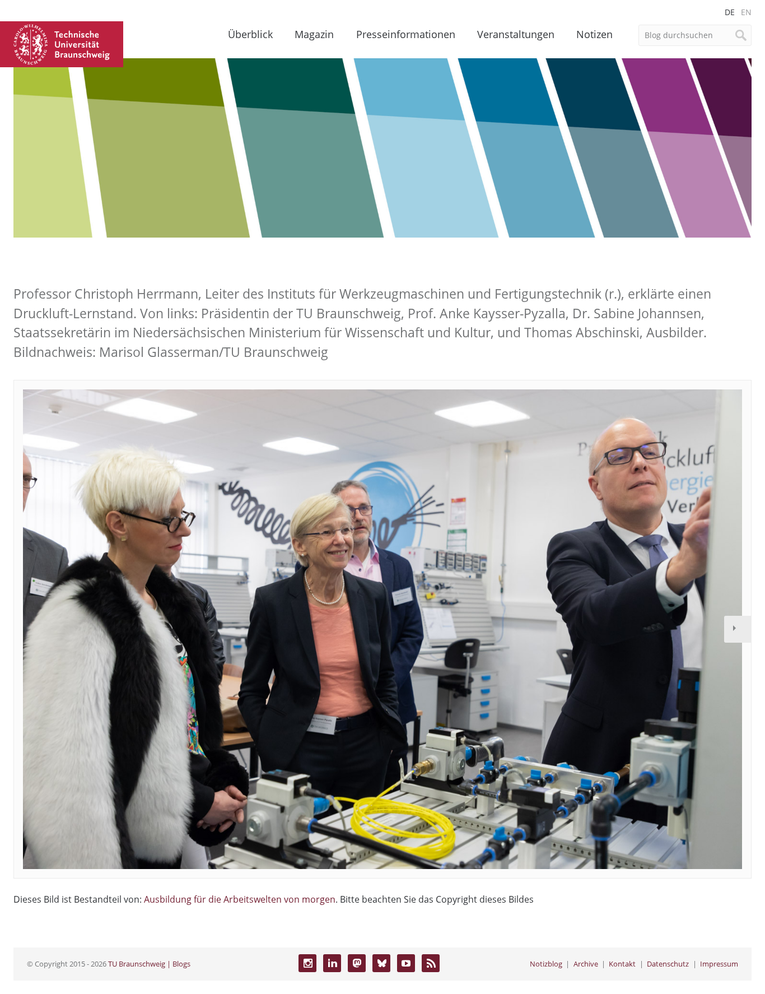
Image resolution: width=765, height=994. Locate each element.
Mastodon (357, 963)
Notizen (594, 34)
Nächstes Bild (737, 629)
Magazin (314, 34)
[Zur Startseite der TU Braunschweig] (61, 43)
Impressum (719, 964)
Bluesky (381, 963)
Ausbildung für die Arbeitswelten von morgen (239, 899)
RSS (431, 963)
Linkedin (332, 963)
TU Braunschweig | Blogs (149, 964)
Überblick (250, 34)
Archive (585, 964)
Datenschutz (668, 964)
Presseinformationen (405, 34)
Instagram (307, 963)
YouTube (406, 963)
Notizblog (546, 964)
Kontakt (622, 964)
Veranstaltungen (515, 34)
